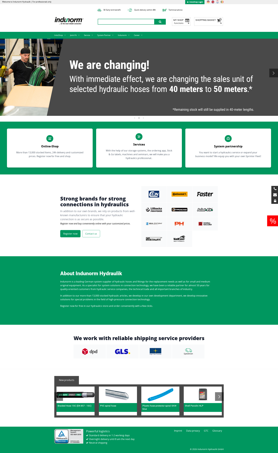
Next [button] (273, 73)
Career (137, 35)
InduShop (58, 35)
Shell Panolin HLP (194, 405)
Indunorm (122, 35)
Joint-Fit (73, 35)
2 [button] (139, 118)
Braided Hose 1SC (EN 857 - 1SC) (75, 405)
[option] (139, 77)
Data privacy (193, 430)
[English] (212, 1)
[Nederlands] (217, 1)
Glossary (217, 430)
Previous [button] (4, 73)
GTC (206, 430)
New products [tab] (66, 380)
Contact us (91, 233)
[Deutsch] (208, 1)
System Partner (104, 35)
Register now (70, 233)
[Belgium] (222, 1)
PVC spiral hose (108, 405)
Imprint (178, 430)
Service (87, 35)
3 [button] (143, 118)
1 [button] (134, 118)
